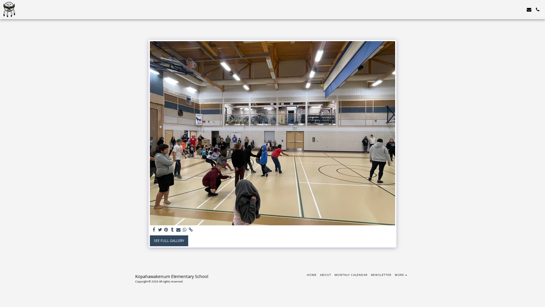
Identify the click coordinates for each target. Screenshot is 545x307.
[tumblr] (172, 229)
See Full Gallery (169, 240)
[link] (191, 229)
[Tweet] (160, 229)
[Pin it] (166, 229)
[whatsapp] (184, 229)
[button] (529, 9)
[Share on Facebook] (154, 229)
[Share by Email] (178, 229)
